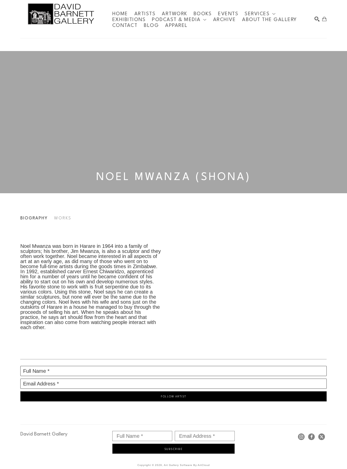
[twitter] (321, 436)
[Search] (317, 19)
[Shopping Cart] (324, 19)
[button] (260, 14)
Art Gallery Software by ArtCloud (187, 465)
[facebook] (311, 436)
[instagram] (301, 436)
